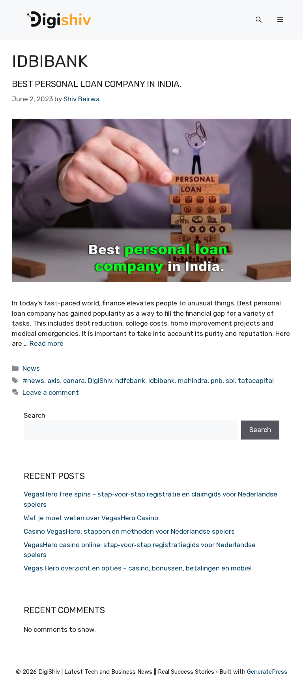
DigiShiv (100, 381)
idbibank (161, 381)
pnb (217, 381)
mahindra (193, 381)
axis (53, 381)
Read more (47, 343)
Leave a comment (50, 392)
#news (33, 381)
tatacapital (256, 381)
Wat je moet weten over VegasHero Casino (91, 518)
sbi (230, 381)
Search (34, 415)
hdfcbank (130, 381)
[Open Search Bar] (258, 20)
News (31, 368)
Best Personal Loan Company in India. (96, 84)
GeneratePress (267, 671)
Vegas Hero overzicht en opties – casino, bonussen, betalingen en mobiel (138, 568)
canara (74, 381)
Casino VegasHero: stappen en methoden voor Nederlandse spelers (129, 531)
